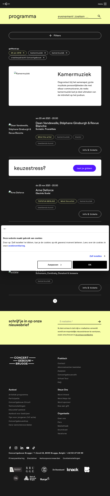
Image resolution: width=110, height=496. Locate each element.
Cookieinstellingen (71, 458)
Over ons (62, 418)
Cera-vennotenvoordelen (20, 425)
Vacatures (62, 433)
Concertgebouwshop (18, 421)
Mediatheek (63, 426)
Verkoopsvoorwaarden (50, 458)
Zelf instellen (96, 256)
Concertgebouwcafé (67, 375)
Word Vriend (63, 395)
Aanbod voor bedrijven (19, 413)
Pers (60, 422)
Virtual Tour (63, 378)
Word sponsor (64, 402)
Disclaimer (32, 458)
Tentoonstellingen (17, 406)
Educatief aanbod (17, 410)
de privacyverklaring (84, 335)
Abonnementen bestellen (69, 367)
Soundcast (63, 430)
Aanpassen (53, 264)
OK (89, 264)
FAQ (59, 382)
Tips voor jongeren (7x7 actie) (22, 417)
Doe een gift (63, 406)
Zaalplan (62, 371)
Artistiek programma (18, 395)
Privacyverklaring (17, 458)
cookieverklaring (16, 245)
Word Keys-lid (64, 398)
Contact (61, 363)
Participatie (14, 398)
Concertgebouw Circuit (19, 402)
